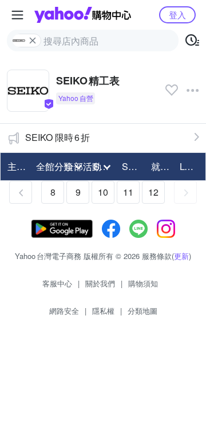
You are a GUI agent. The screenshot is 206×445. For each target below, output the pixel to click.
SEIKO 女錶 (133, 166)
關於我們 (100, 283)
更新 (181, 255)
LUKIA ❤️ (190, 166)
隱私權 (103, 310)
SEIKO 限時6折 (57, 137)
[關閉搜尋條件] (32, 40)
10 (103, 192)
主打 (16, 166)
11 (128, 192)
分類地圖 (142, 310)
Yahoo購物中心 (82, 15)
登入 (177, 15)
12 (153, 192)
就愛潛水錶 (162, 166)
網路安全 (64, 310)
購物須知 (143, 283)
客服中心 (57, 283)
